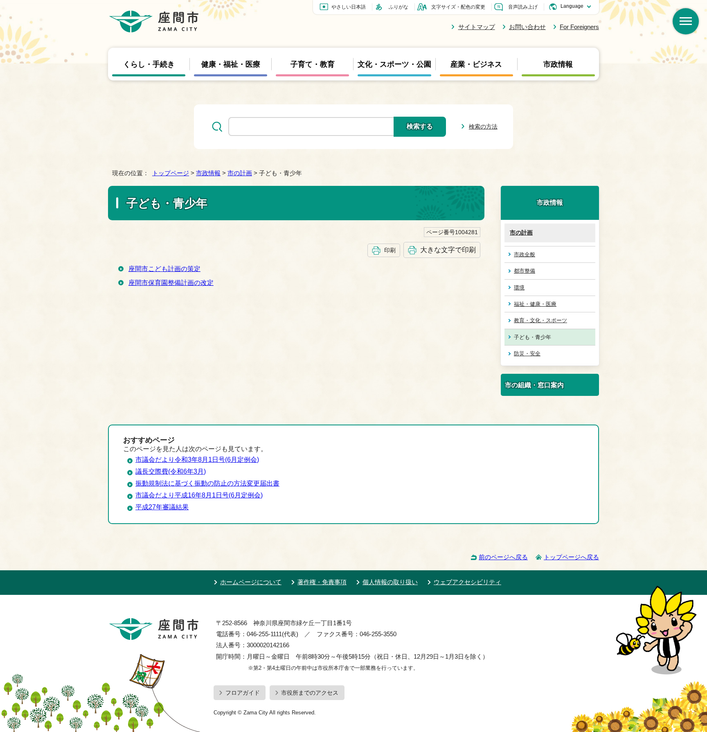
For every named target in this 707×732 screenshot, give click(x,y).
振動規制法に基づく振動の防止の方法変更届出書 (207, 483)
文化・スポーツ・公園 (394, 64)
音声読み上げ (523, 7)
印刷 (390, 250)
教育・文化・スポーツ (540, 320)
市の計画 (239, 172)
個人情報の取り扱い (390, 581)
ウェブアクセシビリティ (467, 581)
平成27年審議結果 (162, 507)
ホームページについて (250, 581)
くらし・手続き (149, 64)
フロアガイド (242, 692)
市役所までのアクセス (309, 692)
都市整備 (524, 271)
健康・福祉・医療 (230, 64)
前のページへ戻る (503, 557)
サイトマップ (476, 26)
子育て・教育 (312, 64)
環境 (519, 288)
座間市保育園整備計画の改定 (171, 282)
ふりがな (398, 7)
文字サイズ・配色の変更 (458, 7)
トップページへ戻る (571, 557)
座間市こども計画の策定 (164, 268)
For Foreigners (579, 26)
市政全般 (524, 254)
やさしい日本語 (348, 7)
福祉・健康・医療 (535, 304)
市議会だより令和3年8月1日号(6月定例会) (197, 459)
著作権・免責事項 (322, 581)
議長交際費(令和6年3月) (170, 471)
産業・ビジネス (476, 64)
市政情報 (558, 64)
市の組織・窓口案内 (534, 385)
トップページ (170, 172)
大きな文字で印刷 (448, 250)
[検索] (686, 21)
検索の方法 (483, 126)
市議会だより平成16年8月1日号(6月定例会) (199, 495)
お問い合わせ (527, 26)
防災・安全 (527, 353)
